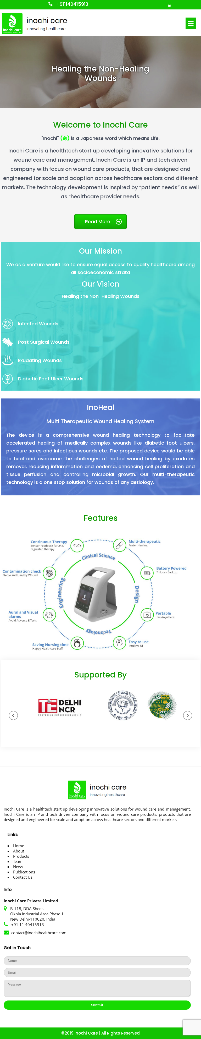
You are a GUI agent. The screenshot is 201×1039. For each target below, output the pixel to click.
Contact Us (22, 877)
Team (18, 861)
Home (18, 845)
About (18, 851)
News (18, 866)
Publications (24, 871)
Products (21, 856)
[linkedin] (169, 4)
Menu (191, 23)
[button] (13, 715)
